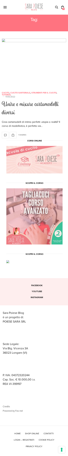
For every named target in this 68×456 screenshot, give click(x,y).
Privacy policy (34, 446)
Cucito (5, 93)
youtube (37, 291)
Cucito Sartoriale (20, 93)
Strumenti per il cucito (44, 93)
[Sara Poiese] (34, 7)
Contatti (49, 433)
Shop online (32, 433)
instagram (37, 297)
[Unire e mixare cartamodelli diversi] (34, 63)
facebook (37, 285)
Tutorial (6, 95)
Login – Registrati (24, 440)
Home (17, 433)
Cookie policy (46, 440)
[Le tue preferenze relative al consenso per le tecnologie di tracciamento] (61, 449)
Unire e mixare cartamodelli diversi (30, 109)
